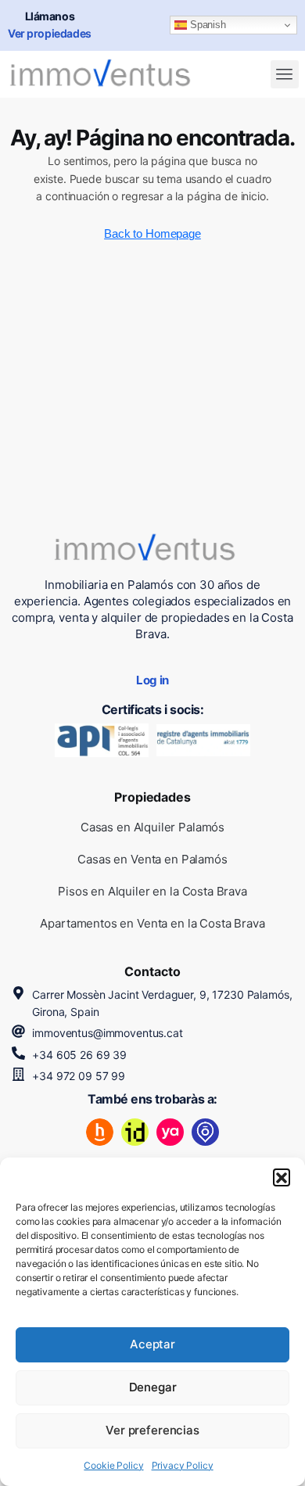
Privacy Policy (183, 1465)
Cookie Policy (113, 1465)
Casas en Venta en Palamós (152, 859)
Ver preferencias (152, 1430)
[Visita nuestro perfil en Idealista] (135, 1132)
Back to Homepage (152, 233)
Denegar (153, 1387)
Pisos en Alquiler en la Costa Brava (152, 891)
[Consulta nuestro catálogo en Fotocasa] (205, 1132)
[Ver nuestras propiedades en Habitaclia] (99, 1132)
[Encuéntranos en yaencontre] (170, 1132)
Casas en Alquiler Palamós (152, 827)
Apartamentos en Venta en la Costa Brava (152, 923)
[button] (281, 1177)
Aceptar (152, 1344)
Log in (152, 680)
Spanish (206, 25)
